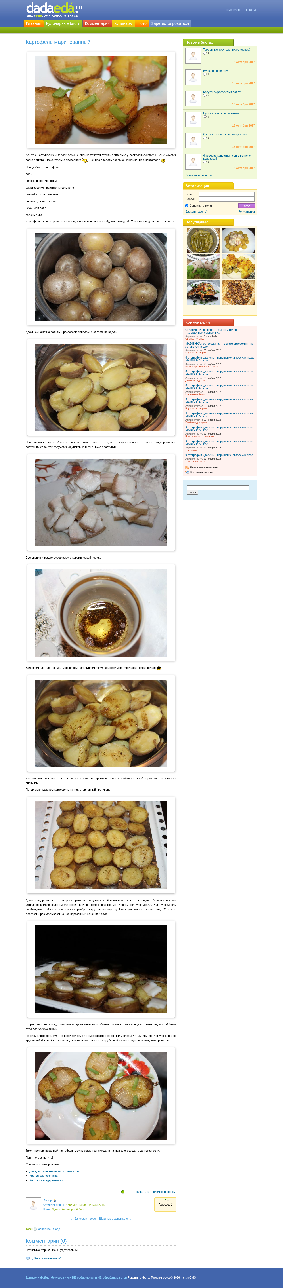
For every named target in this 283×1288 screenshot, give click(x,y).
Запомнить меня (201, 205)
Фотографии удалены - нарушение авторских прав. (219, 455)
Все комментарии (201, 472)
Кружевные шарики (196, 352)
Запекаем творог (86, 1218)
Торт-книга (191, 450)
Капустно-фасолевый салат (222, 92)
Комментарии (97, 23)
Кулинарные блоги (63, 23)
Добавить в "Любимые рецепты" (155, 1191)
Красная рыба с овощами (199, 436)
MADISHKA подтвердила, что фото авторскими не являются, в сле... (219, 345)
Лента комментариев (204, 467)
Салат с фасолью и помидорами (225, 134)
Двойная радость (195, 380)
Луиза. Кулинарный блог (68, 1209)
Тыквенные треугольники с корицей (226, 49)
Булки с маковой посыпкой (221, 113)
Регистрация (233, 9)
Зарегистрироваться (170, 23)
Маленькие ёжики (195, 394)
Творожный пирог (195, 461)
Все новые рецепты (198, 175)
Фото (142, 23)
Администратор (194, 336)
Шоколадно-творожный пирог (201, 366)
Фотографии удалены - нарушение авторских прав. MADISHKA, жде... (219, 359)
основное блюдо (49, 1229)
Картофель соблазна (43, 1175)
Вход (252, 9)
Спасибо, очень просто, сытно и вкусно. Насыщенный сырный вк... (212, 331)
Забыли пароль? (196, 211)
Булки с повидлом (215, 70)
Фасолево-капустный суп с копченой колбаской (227, 157)
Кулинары (123, 23)
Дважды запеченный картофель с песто (56, 1171)
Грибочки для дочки (196, 422)
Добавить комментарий (46, 1258)
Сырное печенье (194, 338)
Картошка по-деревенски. (46, 1180)
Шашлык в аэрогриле (113, 1218)
